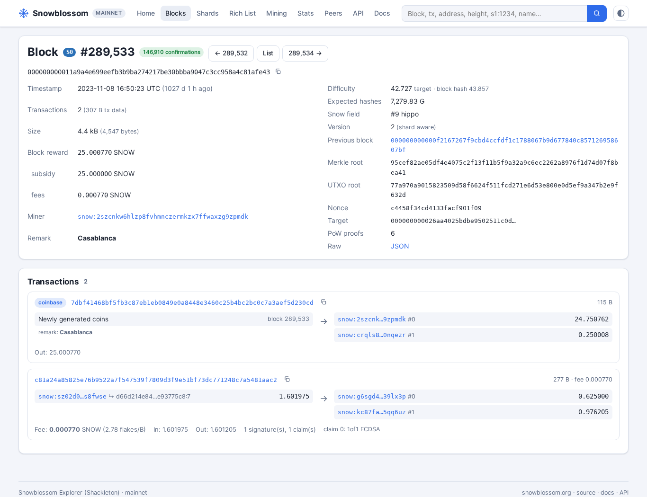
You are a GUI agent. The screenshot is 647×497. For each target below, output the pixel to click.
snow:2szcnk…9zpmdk (372, 319)
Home (146, 13)
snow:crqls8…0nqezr (372, 334)
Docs (382, 13)
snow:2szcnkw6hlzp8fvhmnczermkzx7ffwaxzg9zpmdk (163, 216)
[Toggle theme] (621, 13)
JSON (400, 246)
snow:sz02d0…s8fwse (72, 396)
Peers (333, 13)
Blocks (175, 13)
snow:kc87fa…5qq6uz (372, 412)
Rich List (242, 13)
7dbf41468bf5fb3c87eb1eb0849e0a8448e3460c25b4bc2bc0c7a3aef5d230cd (192, 302)
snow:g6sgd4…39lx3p (372, 396)
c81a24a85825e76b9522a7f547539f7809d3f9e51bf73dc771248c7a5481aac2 (156, 379)
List (268, 53)
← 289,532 (231, 53)
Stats (305, 13)
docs (607, 492)
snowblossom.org (546, 492)
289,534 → (305, 53)
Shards (208, 13)
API (358, 13)
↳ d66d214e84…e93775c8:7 (149, 396)
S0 (69, 52)
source (585, 492)
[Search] (597, 13)
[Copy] (278, 72)
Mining (276, 13)
